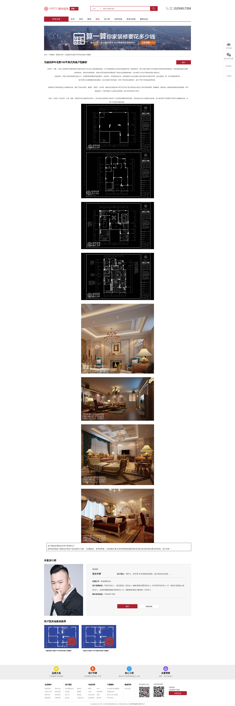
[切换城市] (77, 8)
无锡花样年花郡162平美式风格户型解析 (58, 650)
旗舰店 (79, 691)
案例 (89, 19)
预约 (183, 62)
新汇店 (67, 694)
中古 (98, 688)
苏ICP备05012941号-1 (137, 704)
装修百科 (128, 684)
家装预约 (229, 66)
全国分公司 (48, 691)
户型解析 (51, 54)
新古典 (99, 698)
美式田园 (91, 698)
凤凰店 (79, 694)
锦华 (81, 19)
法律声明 (58, 698)
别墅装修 (118, 19)
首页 (73, 19)
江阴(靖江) (80, 698)
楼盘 (98, 19)
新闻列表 (48, 688)
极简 (89, 688)
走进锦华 (48, 684)
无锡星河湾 (110, 691)
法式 (89, 691)
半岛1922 (110, 698)
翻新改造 (144, 19)
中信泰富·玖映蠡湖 (113, 688)
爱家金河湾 (59, 54)
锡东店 (79, 688)
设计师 (107, 19)
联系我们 (58, 694)
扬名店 (67, 698)
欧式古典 (91, 694)
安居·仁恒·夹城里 (112, 694)
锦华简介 (48, 694)
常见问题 (127, 688)
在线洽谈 (149, 606)
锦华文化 (58, 688)
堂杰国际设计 (69, 688)
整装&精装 (131, 19)
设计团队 (68, 684)
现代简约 (100, 691)
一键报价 (229, 76)
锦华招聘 (58, 691)
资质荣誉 (48, 698)
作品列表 (91, 684)
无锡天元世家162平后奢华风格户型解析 (96, 650)
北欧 (98, 694)
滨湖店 (67, 691)
